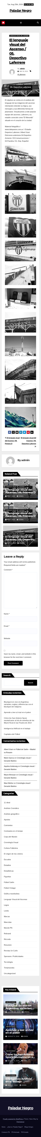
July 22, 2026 (13, 1085)
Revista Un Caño (11, 951)
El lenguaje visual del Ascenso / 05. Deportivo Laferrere (20, 539)
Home (3, 1127)
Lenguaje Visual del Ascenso (19, 35)
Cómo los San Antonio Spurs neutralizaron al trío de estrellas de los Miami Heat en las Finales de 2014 (19, 720)
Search (7, 675)
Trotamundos (9, 968)
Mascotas (8, 922)
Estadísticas (9, 871)
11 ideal (7, 802)
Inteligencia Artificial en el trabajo (17, 728)
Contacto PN (6, 1132)
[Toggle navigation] (21, 23)
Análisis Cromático (11, 808)
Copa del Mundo (10, 837)
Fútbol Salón (9, 882)
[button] (38, 23)
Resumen (8, 945)
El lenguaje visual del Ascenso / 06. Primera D (12, 441)
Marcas (7, 916)
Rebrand (7, 934)
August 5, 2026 (14, 1061)
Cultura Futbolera (11, 848)
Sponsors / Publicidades (13, 956)
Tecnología (8, 962)
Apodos (7, 820)
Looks (6, 911)
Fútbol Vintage (10, 888)
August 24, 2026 (14, 1012)
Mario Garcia (9, 758)
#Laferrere (21, 74)
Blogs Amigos (28, 1127)
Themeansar (20, 1122)
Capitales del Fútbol (12, 734)
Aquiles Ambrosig (11, 766)
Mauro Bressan (10, 775)
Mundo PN (8, 928)
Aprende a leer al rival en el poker (17, 712)
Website (7, 638)
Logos (6, 905)
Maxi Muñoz (8, 783)
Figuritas (7, 877)
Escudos (7, 859)
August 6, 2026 (14, 1036)
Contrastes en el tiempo (13, 831)
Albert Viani (8, 749)
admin (22, 69)
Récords (7, 939)
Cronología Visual (11, 842)
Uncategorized (10, 973)
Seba (25, 1061)
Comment (8, 570)
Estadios (7, 865)
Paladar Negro (20, 11)
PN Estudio (24, 1132)
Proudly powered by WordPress (13, 1119)
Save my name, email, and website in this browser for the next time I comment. (20, 655)
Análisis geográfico (11, 814)
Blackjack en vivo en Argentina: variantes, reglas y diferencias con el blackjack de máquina (18, 704)
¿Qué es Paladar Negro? (15, 1127)
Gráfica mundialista (11, 894)
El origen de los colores (13, 854)
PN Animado (15, 1132)
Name (7, 614)
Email (6, 626)
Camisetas (8, 825)
